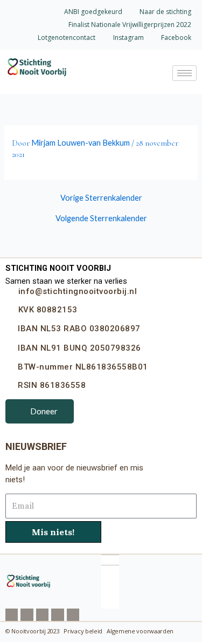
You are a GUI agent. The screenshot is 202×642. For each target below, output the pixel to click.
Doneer (44, 411)
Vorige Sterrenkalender (101, 198)
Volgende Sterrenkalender (101, 219)
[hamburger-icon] (184, 73)
